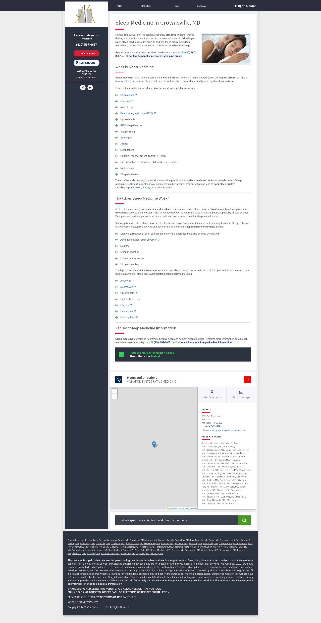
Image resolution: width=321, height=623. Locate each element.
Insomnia (125, 101)
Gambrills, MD (117, 543)
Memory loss (127, 317)
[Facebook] (82, 87)
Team (176, 5)
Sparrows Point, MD (183, 546)
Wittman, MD (156, 553)
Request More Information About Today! (152, 354)
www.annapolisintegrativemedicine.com (226, 430)
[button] (154, 444)
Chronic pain (127, 292)
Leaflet (170, 508)
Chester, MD (178, 550)
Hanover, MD (167, 543)
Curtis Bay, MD (182, 540)
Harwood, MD (195, 543)
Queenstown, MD (209, 550)
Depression (126, 286)
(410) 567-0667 (244, 6)
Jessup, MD (102, 550)
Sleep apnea (127, 95)
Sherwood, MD (128, 553)
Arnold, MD (123, 540)
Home (119, 5)
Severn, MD (77, 546)
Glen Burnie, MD (152, 543)
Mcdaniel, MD (93, 553)
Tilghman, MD (142, 553)
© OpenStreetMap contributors (188, 508)
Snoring (124, 137)
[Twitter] (90, 87)
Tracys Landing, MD (129, 546)
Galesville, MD (103, 543)
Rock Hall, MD (115, 550)
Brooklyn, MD (200, 546)
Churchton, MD (137, 540)
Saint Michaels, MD (110, 553)
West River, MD (147, 546)
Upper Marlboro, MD (160, 550)
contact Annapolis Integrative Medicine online (155, 56)
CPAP (153, 239)
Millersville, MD (210, 543)
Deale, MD (214, 540)
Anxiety (124, 280)
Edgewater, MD (227, 540)
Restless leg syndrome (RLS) (136, 113)
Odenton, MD (225, 543)
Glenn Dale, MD (142, 550)
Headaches (126, 311)
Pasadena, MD (240, 543)
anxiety (146, 187)
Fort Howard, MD (164, 546)
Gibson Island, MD (134, 543)
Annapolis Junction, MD (83, 550)
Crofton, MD (151, 540)
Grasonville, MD (192, 550)
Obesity (124, 305)
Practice (145, 5)
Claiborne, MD (79, 553)
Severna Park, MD (93, 546)
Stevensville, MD (228, 550)
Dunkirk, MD (214, 546)
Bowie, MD (128, 550)
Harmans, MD (181, 543)
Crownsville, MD (166, 540)
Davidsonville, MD (199, 540)
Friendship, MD (87, 543)
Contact (202, 5)
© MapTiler (176, 508)
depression (132, 187)
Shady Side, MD (110, 546)
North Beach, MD (229, 546)
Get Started (87, 53)
